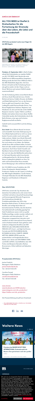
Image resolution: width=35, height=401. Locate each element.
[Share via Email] (22, 311)
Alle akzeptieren (28, 398)
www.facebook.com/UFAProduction (13, 288)
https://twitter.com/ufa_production (13, 292)
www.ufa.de (6, 286)
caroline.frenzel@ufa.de (10, 276)
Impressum (5, 374)
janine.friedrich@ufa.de (10, 266)
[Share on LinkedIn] (17, 311)
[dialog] (17, 388)
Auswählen (4, 398)
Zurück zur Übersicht (11, 17)
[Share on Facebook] (13, 311)
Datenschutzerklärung (24, 395)
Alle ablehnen (18, 398)
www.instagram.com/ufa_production (14, 290)
